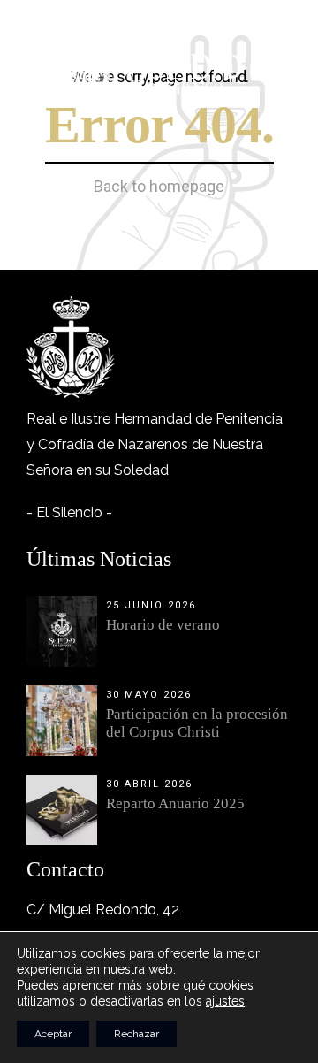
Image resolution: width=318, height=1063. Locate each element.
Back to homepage (159, 186)
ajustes (225, 1001)
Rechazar (136, 1034)
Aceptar (53, 1034)
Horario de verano (163, 624)
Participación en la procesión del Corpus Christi (197, 723)
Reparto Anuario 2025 (175, 803)
